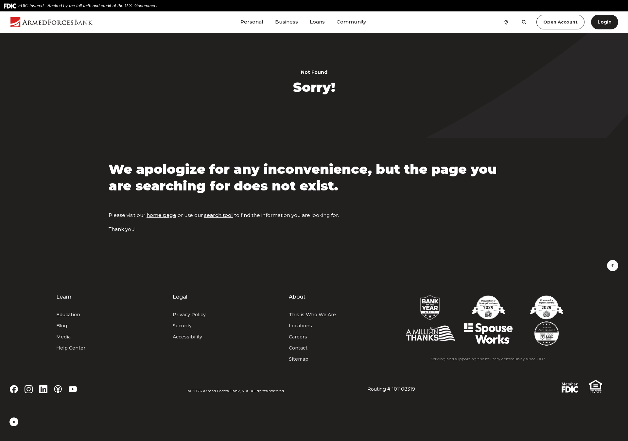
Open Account (560, 21)
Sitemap (298, 359)
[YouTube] (73, 389)
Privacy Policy (189, 315)
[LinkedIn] (43, 389)
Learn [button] (63, 296)
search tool (218, 215)
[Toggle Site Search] (524, 22)
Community (351, 22)
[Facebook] (14, 389)
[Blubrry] (58, 389)
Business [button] (286, 22)
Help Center (70, 348)
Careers (298, 337)
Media (63, 337)
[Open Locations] (506, 21)
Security (182, 326)
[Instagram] (29, 389)
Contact (298, 348)
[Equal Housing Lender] (595, 386)
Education (68, 315)
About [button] (297, 296)
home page (161, 215)
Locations (300, 326)
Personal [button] (251, 22)
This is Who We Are (312, 315)
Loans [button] (317, 22)
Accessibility (187, 337)
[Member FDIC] (570, 386)
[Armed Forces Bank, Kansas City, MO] (57, 22)
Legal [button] (180, 296)
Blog (61, 326)
